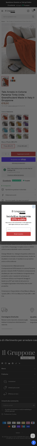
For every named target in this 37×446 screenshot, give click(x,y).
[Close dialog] (33, 206)
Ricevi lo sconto (18, 234)
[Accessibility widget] (33, 442)
